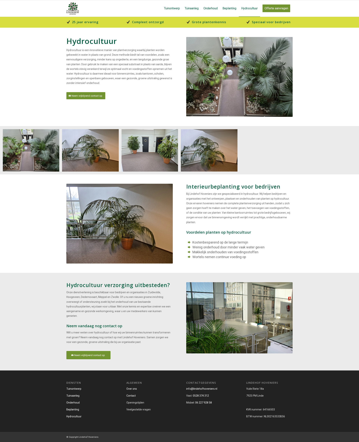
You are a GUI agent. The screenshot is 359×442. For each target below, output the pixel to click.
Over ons (131, 388)
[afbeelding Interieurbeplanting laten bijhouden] (91, 151)
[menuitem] (172, 8)
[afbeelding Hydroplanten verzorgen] (210, 151)
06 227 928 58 (203, 402)
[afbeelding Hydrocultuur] (32, 151)
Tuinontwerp (73, 388)
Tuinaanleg (72, 395)
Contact (131, 395)
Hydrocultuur (74, 416)
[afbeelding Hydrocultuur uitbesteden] (151, 151)
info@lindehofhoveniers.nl (201, 388)
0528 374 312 (201, 395)
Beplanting (72, 409)
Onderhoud (73, 402)
